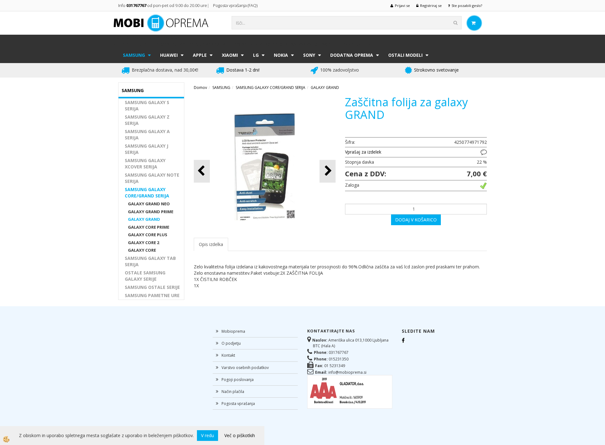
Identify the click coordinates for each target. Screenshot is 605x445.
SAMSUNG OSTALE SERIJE (152, 287)
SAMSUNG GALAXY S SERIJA (147, 105)
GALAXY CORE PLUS (147, 234)
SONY (309, 55)
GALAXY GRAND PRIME (150, 211)
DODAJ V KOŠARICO (416, 220)
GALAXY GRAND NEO (149, 204)
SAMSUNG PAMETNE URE (152, 295)
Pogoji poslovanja (238, 379)
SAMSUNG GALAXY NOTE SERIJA (152, 178)
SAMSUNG (134, 55)
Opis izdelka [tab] (211, 244)
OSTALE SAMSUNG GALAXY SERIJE (145, 276)
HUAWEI (169, 55)
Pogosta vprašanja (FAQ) (235, 5)
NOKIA (281, 55)
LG (256, 55)
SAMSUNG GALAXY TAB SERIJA (150, 261)
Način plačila (233, 391)
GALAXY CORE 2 (143, 242)
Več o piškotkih (239, 435)
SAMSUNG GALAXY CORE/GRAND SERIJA (147, 192)
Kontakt (228, 355)
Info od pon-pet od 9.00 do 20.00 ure (162, 5)
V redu (207, 435)
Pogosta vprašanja (238, 403)
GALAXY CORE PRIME (148, 227)
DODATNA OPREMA (351, 55)
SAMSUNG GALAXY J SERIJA (146, 149)
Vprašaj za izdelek (363, 152)
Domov (200, 87)
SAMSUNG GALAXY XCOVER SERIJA (145, 163)
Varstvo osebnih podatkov (245, 367)
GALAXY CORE (142, 250)
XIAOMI (230, 55)
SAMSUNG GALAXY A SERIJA (147, 134)
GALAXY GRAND (144, 219)
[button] (328, 171)
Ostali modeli (405, 55)
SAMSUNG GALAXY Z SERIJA (147, 120)
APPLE (200, 55)
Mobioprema (233, 331)
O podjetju (231, 343)
